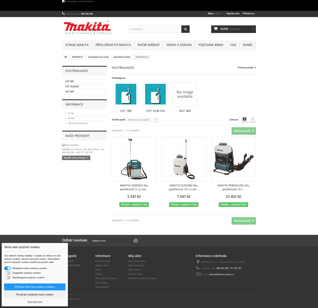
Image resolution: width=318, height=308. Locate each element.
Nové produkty (102, 261)
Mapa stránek (102, 287)
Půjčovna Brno (210, 45)
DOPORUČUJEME (71, 265)
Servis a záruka (179, 45)
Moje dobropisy (136, 265)
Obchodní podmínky (78, 123)
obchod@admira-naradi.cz (221, 274)
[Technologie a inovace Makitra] (159, 5)
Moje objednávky (137, 261)
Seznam (252, 122)
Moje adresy (134, 270)
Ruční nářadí (148, 45)
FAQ (233, 45)
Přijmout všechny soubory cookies (35, 286)
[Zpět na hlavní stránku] (65, 57)
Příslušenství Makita (113, 45)
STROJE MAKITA (77, 45)
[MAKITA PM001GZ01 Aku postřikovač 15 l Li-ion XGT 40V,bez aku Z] (233, 159)
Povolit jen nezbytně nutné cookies (34, 294)
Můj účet (134, 256)
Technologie (101, 282)
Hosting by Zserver (71, 299)
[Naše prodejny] (84, 145)
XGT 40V (69, 91)
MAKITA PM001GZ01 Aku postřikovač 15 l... (233, 187)
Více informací (34, 301)
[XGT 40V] (185, 94)
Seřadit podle (119, 119)
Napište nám (233, 13)
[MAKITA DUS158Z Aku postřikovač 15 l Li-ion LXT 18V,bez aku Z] (184, 159)
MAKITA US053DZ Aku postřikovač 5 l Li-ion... (134, 187)
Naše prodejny (77, 136)
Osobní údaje (135, 274)
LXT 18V (69, 81)
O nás (71, 113)
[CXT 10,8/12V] (155, 94)
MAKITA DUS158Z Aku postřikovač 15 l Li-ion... (184, 187)
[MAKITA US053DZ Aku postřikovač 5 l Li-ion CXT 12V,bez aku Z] (134, 159)
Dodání (71, 118)
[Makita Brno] (92, 28)
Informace (74, 104)
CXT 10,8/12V (72, 86)
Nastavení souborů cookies (142, 278)
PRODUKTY (68, 261)
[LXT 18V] (126, 94)
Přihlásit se (248, 13)
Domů (247, 45)
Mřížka (244, 122)
